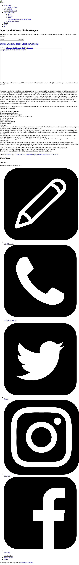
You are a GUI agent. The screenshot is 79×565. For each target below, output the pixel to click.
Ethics (6, 559)
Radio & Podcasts (13, 21)
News (9, 14)
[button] (2, 2)
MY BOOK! (8, 9)
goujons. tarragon (31, 154)
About (6, 23)
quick (45, 154)
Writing (10, 17)
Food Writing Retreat (10, 11)
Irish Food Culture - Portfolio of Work (19, 19)
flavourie (30, 48)
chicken (22, 154)
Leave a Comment (52, 154)
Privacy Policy (8, 557)
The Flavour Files (9, 12)
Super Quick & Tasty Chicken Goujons (19, 44)
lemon (17, 154)
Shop (5, 24)
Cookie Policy (8, 556)
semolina (39, 154)
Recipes (10, 16)
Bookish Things (12, 7)
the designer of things (26, 562)
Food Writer (7, 5)
